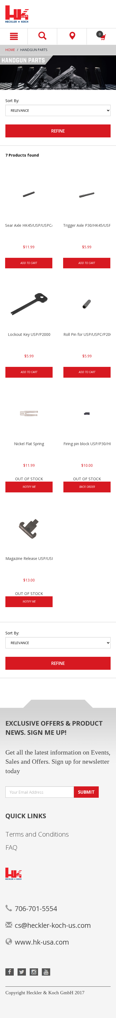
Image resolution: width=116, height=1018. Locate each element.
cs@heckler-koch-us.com (53, 925)
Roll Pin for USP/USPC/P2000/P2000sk (87, 334)
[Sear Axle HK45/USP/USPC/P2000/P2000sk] (28, 195)
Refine (58, 131)
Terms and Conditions (37, 834)
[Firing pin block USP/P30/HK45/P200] (87, 414)
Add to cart (29, 263)
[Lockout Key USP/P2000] (29, 304)
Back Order (87, 487)
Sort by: (12, 100)
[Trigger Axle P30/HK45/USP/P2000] (86, 195)
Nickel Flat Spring (29, 443)
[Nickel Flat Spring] (29, 414)
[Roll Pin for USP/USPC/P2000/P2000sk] (87, 304)
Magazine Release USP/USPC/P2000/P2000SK (29, 558)
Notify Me (29, 487)
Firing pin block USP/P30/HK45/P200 (87, 443)
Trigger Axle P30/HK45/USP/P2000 (86, 225)
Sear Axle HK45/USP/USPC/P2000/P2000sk (28, 225)
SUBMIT (86, 792)
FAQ (11, 847)
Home (10, 50)
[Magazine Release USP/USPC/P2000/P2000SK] (29, 529)
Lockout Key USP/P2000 (29, 334)
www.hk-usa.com (42, 941)
